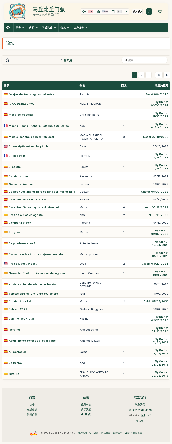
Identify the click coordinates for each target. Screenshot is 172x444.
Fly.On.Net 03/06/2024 (159, 103)
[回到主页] (8, 27)
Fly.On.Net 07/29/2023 (159, 125)
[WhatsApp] (90, 414)
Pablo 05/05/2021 (156, 301)
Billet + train (17, 155)
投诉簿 (140, 421)
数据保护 (117, 432)
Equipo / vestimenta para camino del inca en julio (42, 191)
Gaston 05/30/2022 (154, 191)
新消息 (67, 60)
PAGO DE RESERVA (21, 103)
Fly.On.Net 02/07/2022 (159, 232)
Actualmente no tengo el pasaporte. (32, 340)
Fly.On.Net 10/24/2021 (160, 243)
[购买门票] (160, 11)
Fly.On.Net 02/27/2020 (159, 318)
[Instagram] (86, 414)
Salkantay (15, 362)
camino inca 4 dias (22, 318)
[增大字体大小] (134, 11)
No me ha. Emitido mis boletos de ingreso (37, 273)
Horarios (15, 329)
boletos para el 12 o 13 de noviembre (33, 293)
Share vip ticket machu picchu (29, 146)
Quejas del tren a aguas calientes (31, 94)
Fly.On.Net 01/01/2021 (160, 273)
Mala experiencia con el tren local (31, 137)
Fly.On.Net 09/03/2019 (160, 362)
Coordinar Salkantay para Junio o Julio (35, 207)
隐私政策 (105, 432)
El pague (15, 166)
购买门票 (32, 414)
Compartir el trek (20, 222)
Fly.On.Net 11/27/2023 (160, 114)
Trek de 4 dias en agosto (26, 215)
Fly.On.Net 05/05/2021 (160, 254)
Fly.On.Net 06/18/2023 (160, 155)
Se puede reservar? (22, 243)
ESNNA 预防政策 (133, 432)
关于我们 (86, 409)
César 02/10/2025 (155, 137)
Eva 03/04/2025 (157, 94)
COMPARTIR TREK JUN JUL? (28, 199)
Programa (15, 232)
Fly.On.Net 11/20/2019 (160, 340)
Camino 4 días (19, 176)
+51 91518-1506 (142, 410)
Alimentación (18, 351)
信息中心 (86, 404)
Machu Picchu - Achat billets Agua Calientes (39, 125)
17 (159, 75)
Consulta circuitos (21, 184)
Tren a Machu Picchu (23, 263)
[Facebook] (82, 414)
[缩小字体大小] (139, 11)
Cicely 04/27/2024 (155, 263)
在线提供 (32, 409)
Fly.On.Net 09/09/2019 (160, 351)
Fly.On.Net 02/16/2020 (160, 329)
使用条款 (94, 432)
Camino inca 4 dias (22, 301)
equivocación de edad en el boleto (32, 284)
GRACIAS (15, 374)
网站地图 (82, 432)
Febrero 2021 (18, 309)
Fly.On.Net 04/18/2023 (160, 166)
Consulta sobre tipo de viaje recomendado (37, 254)
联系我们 (140, 404)
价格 (32, 404)
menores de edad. (21, 114)
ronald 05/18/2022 (155, 207)
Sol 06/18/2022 (157, 215)
